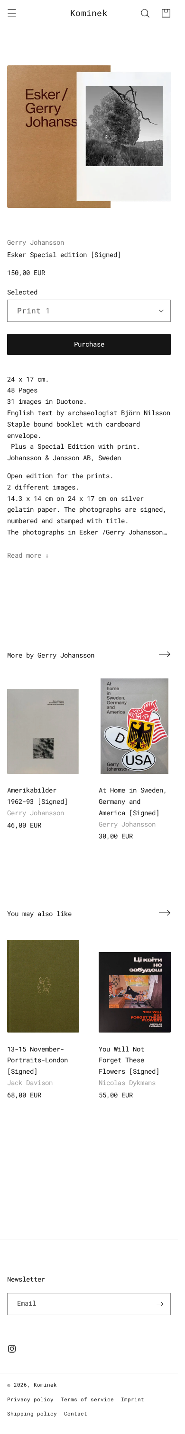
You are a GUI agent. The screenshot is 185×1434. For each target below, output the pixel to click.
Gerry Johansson (35, 242)
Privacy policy (30, 1399)
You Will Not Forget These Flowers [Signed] (129, 1060)
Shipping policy (32, 1413)
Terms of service (87, 1399)
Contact (75, 1413)
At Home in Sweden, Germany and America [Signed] (133, 801)
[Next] (164, 654)
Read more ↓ (28, 555)
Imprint (132, 1399)
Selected (22, 291)
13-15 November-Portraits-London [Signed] (37, 1060)
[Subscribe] (159, 1304)
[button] (11, 13)
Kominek (45, 1384)
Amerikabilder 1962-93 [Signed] (37, 795)
